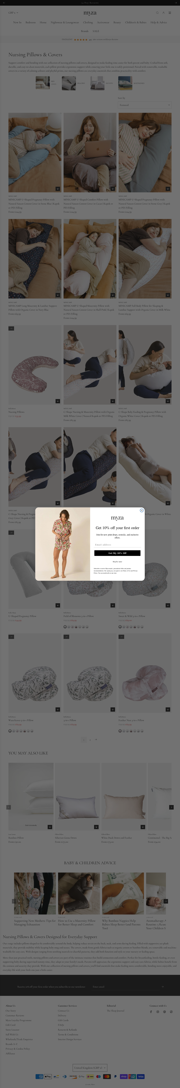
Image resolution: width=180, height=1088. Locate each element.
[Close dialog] (141, 510)
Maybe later (117, 561)
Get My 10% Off (117, 553)
